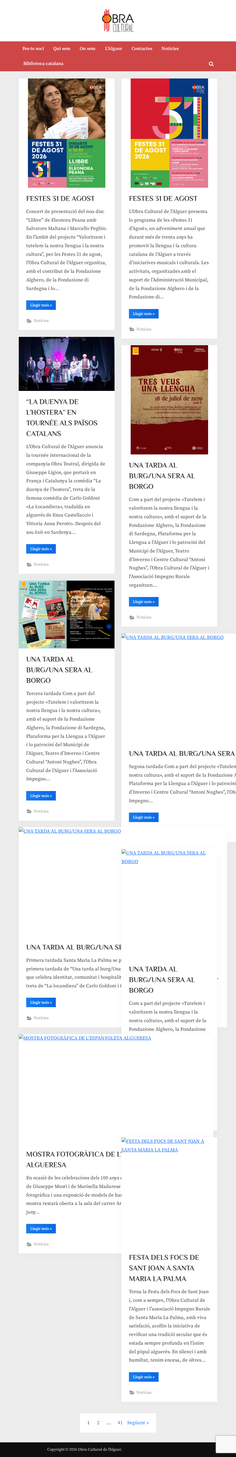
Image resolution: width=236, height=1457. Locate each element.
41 (120, 1423)
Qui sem (62, 48)
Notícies (170, 48)
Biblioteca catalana (43, 63)
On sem (88, 48)
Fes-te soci (33, 48)
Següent (136, 1423)
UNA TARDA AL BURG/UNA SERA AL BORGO (162, 475)
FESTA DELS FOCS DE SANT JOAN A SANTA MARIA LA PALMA (164, 1268)
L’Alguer (113, 48)
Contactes (142, 48)
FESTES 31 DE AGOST (60, 198)
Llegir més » (43, 306)
